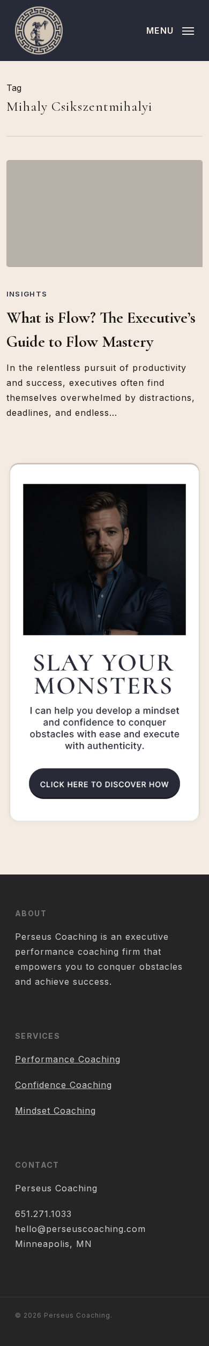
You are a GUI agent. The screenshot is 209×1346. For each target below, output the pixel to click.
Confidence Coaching (63, 1084)
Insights (26, 294)
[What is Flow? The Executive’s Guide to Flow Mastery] (104, 213)
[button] (170, 29)
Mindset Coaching (55, 1110)
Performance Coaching (68, 1059)
